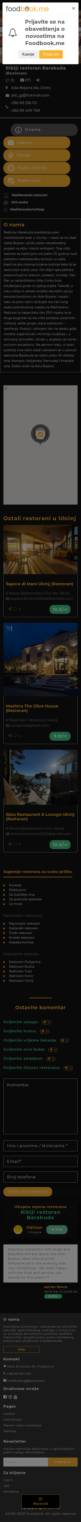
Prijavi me (51, 54)
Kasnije (28, 54)
